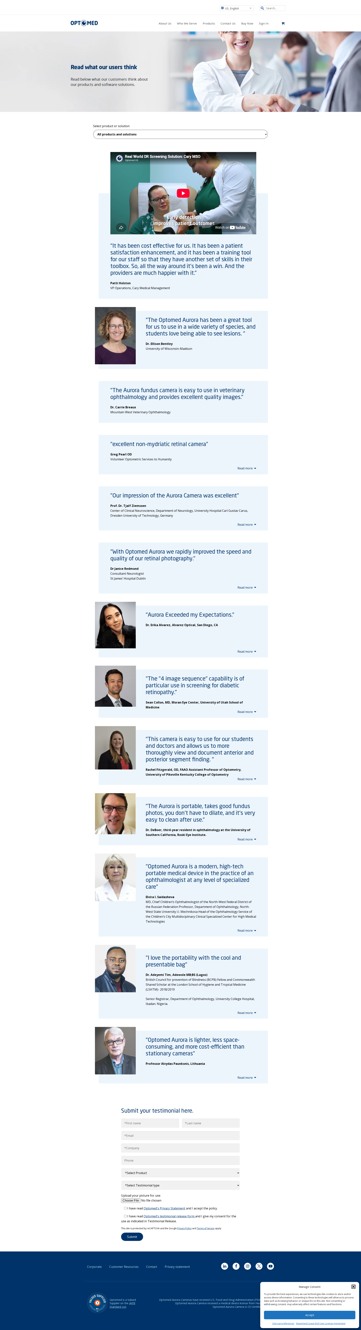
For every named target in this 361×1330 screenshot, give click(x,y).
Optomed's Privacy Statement (164, 1208)
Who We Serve (187, 23)
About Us (165, 23)
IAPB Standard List (122, 1305)
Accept (309, 1315)
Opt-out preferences (283, 1323)
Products (209, 23)
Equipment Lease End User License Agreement (320, 1323)
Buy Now (247, 23)
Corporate (94, 1267)
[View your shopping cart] (283, 23)
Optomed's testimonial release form (169, 1216)
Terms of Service (206, 1228)
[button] (353, 1287)
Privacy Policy (184, 1228)
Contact (151, 1267)
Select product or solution (111, 126)
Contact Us (228, 23)
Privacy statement (177, 1267)
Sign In (263, 23)
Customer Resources (124, 1267)
